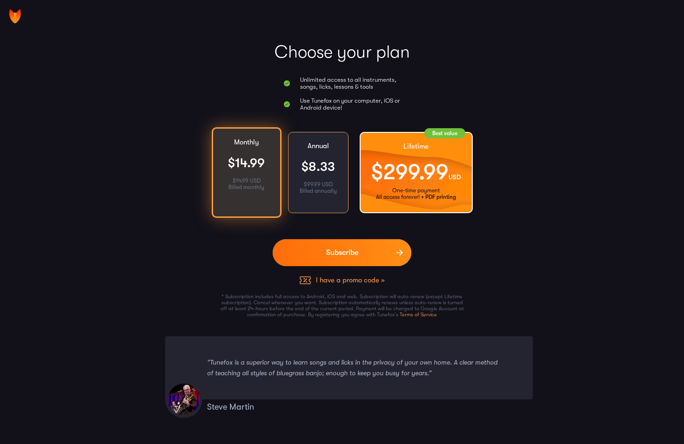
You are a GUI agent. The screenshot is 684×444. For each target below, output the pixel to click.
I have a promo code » (350, 280)
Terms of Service (418, 315)
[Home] (15, 16)
